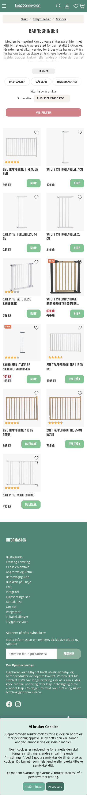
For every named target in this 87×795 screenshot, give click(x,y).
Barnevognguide (17, 577)
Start (24, 19)
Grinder (61, 19)
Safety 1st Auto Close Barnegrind (17, 301)
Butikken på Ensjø (18, 582)
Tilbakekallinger (17, 617)
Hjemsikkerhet (67, 81)
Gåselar (41, 81)
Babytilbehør (42, 19)
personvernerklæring (43, 777)
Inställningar (34, 786)
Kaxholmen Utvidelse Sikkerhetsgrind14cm (16, 367)
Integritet (12, 592)
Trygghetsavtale (17, 622)
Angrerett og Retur (19, 572)
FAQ (9, 587)
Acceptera (55, 786)
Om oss (11, 607)
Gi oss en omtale (17, 567)
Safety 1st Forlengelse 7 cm (64, 169)
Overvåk (74, 379)
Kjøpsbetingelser (18, 597)
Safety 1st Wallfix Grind (18, 495)
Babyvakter (17, 81)
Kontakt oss (14, 602)
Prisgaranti (13, 612)
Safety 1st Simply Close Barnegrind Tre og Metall (62, 301)
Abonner (69, 654)
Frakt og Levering (18, 562)
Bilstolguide (14, 557)
